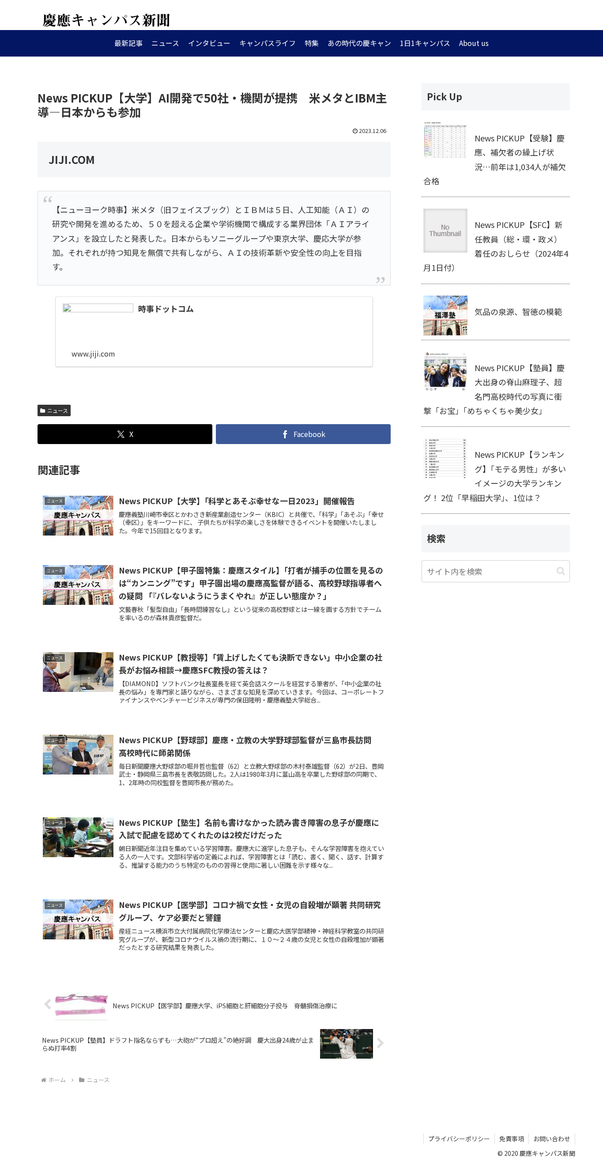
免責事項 (511, 1138)
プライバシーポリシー (459, 1138)
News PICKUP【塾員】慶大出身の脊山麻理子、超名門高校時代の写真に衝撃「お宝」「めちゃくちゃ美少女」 (494, 389)
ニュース (57, 410)
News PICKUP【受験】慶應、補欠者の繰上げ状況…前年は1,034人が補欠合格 (494, 159)
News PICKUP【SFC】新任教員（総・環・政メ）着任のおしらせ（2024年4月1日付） (495, 246)
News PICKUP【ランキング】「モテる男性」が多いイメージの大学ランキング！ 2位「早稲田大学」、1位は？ (494, 475)
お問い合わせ (551, 1138)
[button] (561, 571)
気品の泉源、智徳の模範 (518, 311)
